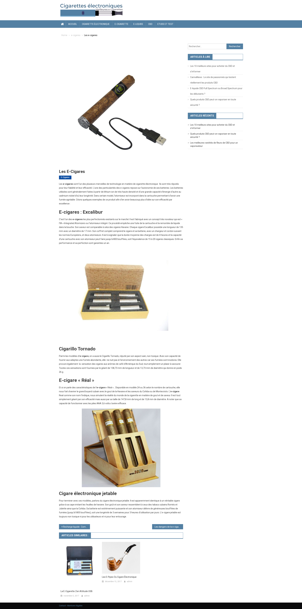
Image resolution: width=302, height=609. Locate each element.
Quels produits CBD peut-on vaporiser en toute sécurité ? (213, 102)
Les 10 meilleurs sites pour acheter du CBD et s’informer (212, 69)
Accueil (72, 24)
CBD (150, 24)
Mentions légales (74, 606)
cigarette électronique (96, 24)
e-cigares (65, 177)
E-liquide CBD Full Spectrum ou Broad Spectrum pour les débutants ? (216, 91)
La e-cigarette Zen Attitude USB (76, 591)
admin (87, 596)
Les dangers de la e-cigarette (169, 527)
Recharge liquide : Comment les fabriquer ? (76, 527)
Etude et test (165, 24)
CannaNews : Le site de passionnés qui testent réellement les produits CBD (213, 80)
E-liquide (138, 24)
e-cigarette (121, 24)
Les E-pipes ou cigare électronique (119, 577)
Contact (62, 606)
